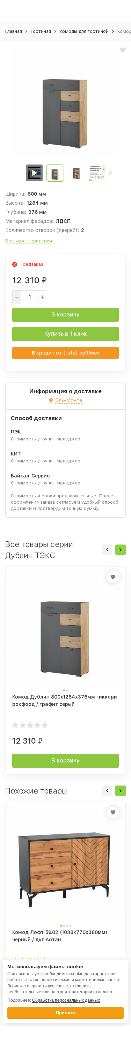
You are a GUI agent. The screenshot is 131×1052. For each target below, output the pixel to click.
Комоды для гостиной (84, 31)
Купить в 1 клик (65, 333)
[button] (111, 173)
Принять (65, 1012)
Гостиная (41, 31)
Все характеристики (28, 240)
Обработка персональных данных (66, 1000)
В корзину (65, 314)
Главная (13, 31)
